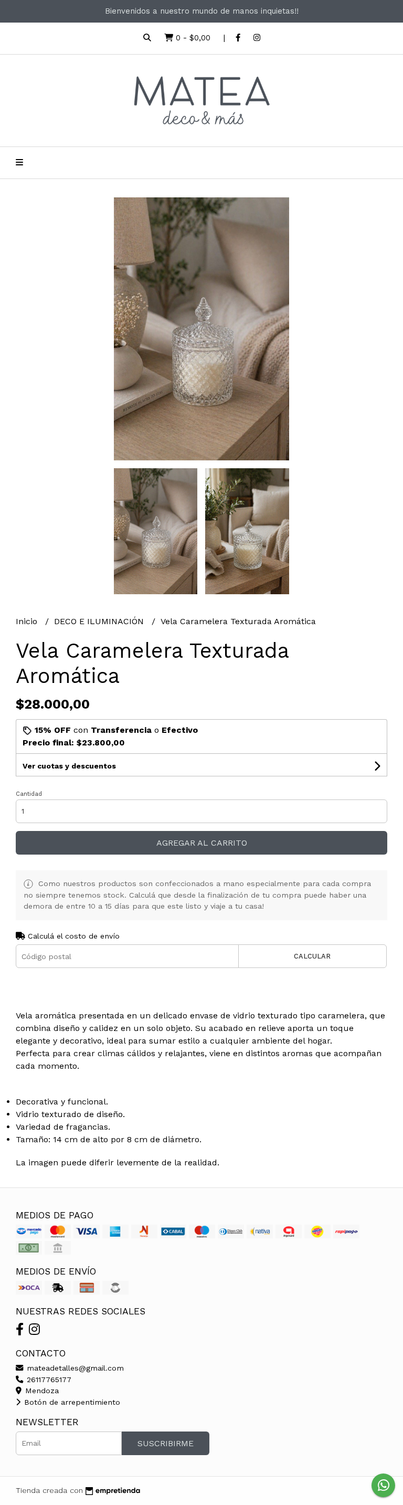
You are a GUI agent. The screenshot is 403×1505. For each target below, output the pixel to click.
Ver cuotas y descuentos (69, 766)
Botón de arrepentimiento (71, 1402)
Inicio (28, 621)
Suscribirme (165, 1443)
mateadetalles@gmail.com (74, 1368)
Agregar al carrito (201, 843)
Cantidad (29, 794)
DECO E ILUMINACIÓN (100, 621)
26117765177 (47, 1379)
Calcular (312, 956)
